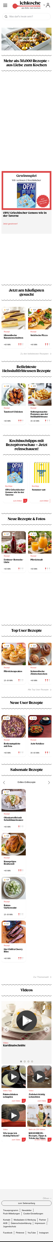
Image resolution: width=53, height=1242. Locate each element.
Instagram (44, 1232)
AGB (5, 1223)
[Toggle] (46, 5)
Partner (42, 1220)
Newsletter (27, 1210)
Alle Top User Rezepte (38, 689)
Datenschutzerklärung (21, 1223)
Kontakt (6, 1220)
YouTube (32, 1232)
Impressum (40, 1223)
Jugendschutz (9, 1226)
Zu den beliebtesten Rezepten (34, 353)
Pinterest (20, 1232)
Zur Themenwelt (41, 977)
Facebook (7, 1232)
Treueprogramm (10, 1210)
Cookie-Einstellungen (33, 1214)
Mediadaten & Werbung (25, 1220)
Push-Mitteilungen (11, 1213)
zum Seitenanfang (26, 1203)
